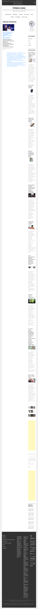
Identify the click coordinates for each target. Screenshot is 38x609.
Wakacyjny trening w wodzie (30, 221)
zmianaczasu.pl (8, 12)
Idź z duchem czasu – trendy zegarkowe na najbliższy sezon (31, 53)
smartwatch (31, 558)
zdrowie (31, 562)
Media (4, 31)
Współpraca (5, 546)
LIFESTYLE (12, 30)
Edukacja (31, 540)
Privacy (4, 543)
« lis (29, 465)
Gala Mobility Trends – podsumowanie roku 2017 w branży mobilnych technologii (31, 187)
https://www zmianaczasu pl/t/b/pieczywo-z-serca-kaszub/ (26, 569)
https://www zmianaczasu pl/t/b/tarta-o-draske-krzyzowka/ (26, 544)
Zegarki (7, 36)
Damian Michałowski (6, 30)
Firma (34, 540)
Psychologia (17, 15)
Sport (34, 558)
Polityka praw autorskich (7, 541)
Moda (32, 552)
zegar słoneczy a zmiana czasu (19, 540)
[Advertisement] (31, 434)
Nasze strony (5, 539)
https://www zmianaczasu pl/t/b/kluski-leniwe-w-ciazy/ (26, 563)
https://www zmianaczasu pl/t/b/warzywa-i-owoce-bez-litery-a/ (26, 593)
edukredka (19, 549)
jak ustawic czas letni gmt (19, 552)
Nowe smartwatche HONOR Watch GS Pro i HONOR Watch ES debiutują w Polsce (31, 258)
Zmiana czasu (19, 6)
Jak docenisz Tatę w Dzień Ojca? (31, 374)
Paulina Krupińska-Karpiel (7, 32)
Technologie (33, 560)
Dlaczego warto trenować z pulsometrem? (15, 53)
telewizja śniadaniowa (7, 35)
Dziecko (34, 539)
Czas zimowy (26, 12)
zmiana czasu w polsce (19, 538)
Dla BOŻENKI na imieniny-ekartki (19, 536)
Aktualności (15, 12)
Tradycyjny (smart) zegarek (31, 85)
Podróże (12, 15)
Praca (32, 12)
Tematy (4, 544)
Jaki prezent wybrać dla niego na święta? (31, 118)
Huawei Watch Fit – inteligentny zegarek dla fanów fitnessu (31, 152)
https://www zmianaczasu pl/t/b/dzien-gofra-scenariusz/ (26, 558)
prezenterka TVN (5, 33)
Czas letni (21, 12)
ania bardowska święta (19, 545)
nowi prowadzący (9, 31)
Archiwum (4, 536)
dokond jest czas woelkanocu (19, 547)
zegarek (4, 36)
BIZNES (32, 537)
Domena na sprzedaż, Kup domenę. (9, 538)
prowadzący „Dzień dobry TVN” (7, 34)
